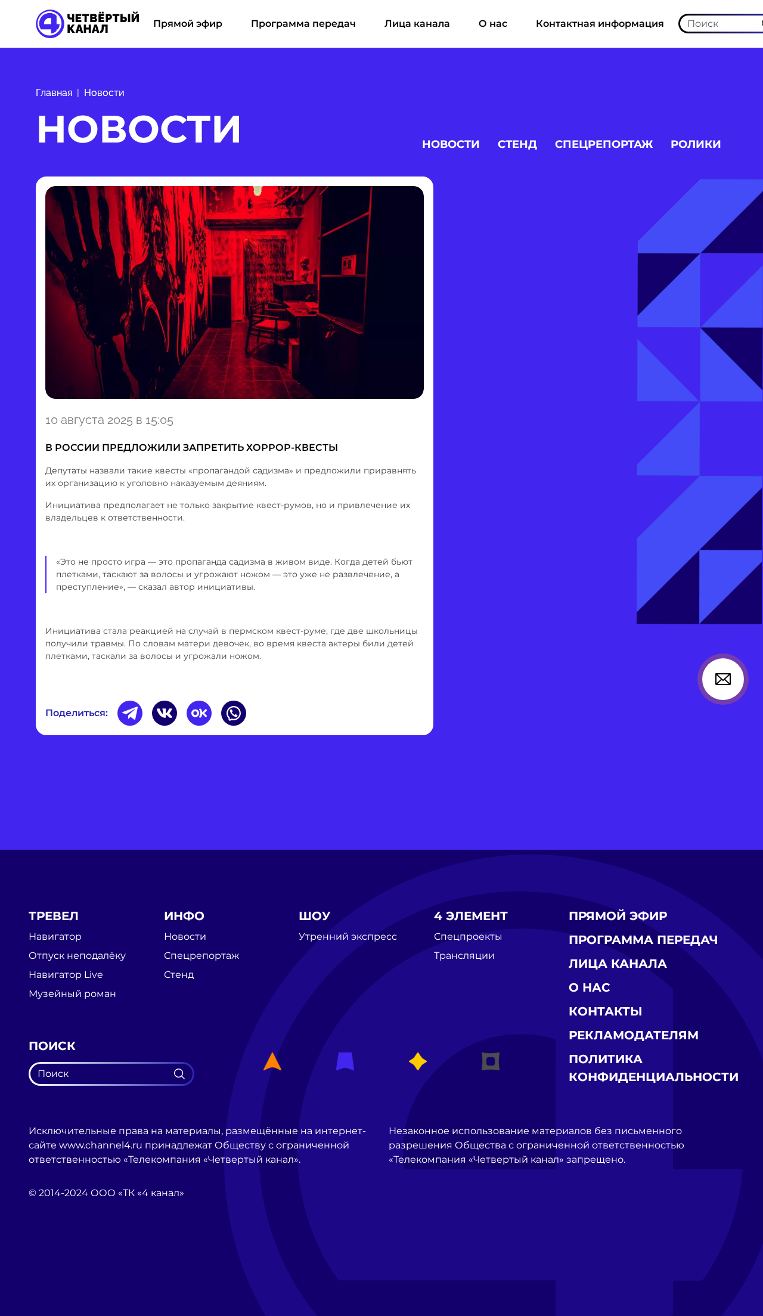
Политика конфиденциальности (654, 1068)
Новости (104, 92)
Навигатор (55, 937)
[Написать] (723, 679)
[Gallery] (234, 292)
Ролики (696, 144)
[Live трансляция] (55, 1260)
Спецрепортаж (604, 144)
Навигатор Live (66, 975)
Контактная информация (600, 23)
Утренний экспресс (348, 937)
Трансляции (464, 956)
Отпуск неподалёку (77, 956)
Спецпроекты (468, 937)
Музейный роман (72, 994)
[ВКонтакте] (164, 713)
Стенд (517, 144)
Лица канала (417, 23)
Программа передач (303, 23)
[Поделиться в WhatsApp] (233, 713)
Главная (54, 92)
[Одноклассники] (199, 713)
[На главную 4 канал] (87, 23)
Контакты (606, 1011)
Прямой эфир (187, 23)
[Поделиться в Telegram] (129, 713)
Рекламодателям (634, 1035)
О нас (493, 23)
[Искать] (179, 1073)
